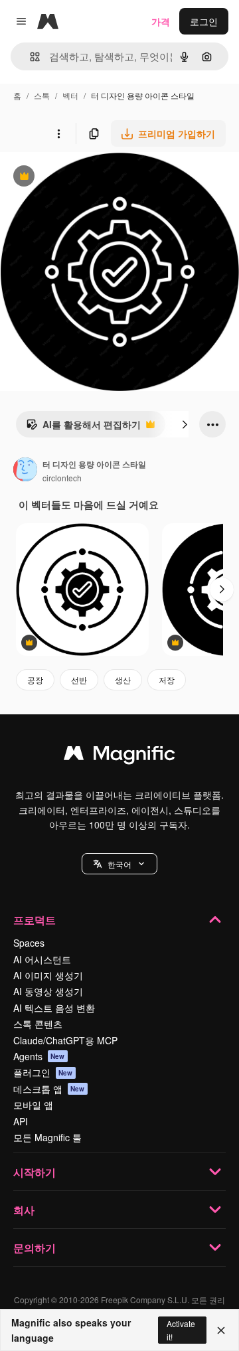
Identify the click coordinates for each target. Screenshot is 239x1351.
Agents (39, 1056)
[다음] (185, 424)
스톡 (42, 95)
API (20, 1121)
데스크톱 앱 (49, 1088)
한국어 (119, 864)
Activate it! (181, 1330)
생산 (123, 679)
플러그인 (43, 1072)
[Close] (221, 1330)
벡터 (70, 95)
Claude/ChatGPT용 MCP (65, 1040)
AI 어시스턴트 (42, 959)
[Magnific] (119, 756)
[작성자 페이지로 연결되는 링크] (25, 470)
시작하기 (34, 1172)
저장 (167, 679)
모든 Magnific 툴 (47, 1137)
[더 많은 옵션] (58, 133)
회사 (24, 1210)
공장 (35, 679)
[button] (119, 863)
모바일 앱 (33, 1104)
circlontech (62, 477)
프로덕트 (34, 919)
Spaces (28, 942)
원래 (76, 178)
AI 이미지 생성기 (48, 975)
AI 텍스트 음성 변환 (54, 1007)
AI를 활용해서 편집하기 (83, 427)
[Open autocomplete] (29, 57)
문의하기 (34, 1247)
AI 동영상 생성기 (48, 991)
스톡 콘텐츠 (37, 1023)
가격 (160, 21)
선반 (79, 679)
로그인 (204, 21)
